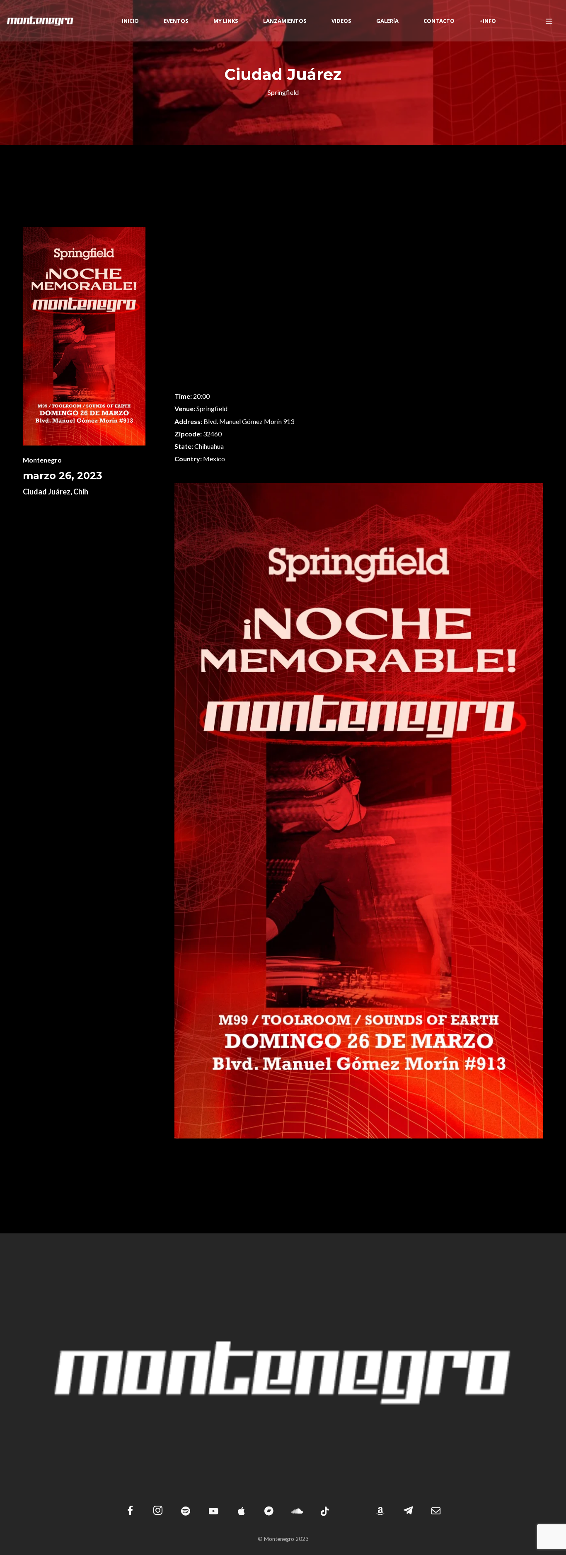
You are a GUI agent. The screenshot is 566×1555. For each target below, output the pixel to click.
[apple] (241, 1511)
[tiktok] (324, 1511)
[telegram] (408, 1511)
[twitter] (352, 1511)
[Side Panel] (549, 20)
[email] (436, 1511)
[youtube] (213, 1516)
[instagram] (157, 1511)
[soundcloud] (297, 1511)
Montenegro (42, 460)
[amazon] (380, 1511)
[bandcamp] (269, 1511)
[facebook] (130, 1511)
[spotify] (185, 1511)
